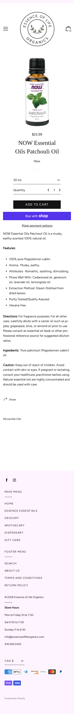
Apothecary (14, 525)
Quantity (19, 190)
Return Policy (16, 585)
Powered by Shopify (15, 698)
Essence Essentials (21, 510)
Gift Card (13, 540)
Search (11, 563)
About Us (12, 570)
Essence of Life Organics (29, 597)
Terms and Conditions (23, 578)
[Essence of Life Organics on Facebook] (7, 480)
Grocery (12, 518)
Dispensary (14, 532)
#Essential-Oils (12, 419)
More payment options (37, 225)
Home (9, 503)
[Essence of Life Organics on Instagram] (14, 480)
